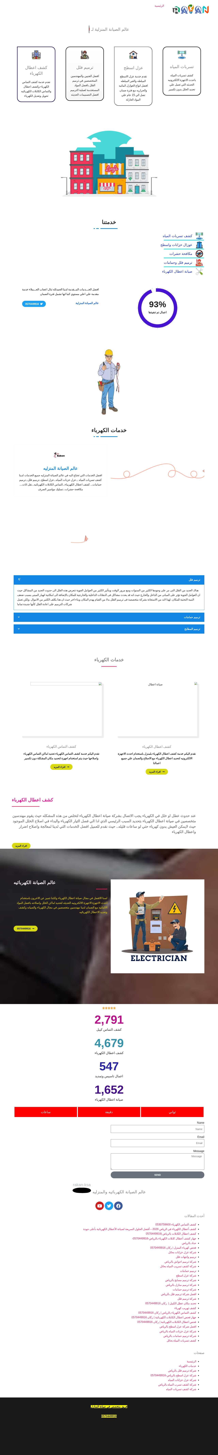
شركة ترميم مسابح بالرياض (180, 1280)
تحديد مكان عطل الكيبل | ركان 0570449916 (170, 1303)
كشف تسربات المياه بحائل (181, 1340)
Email (200, 1136)
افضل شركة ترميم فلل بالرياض (178, 1294)
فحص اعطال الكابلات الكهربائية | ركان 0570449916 (166, 1321)
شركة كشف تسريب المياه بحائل (178, 1266)
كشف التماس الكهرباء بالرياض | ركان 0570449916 (167, 1312)
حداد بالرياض (189, 1243)
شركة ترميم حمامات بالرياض (179, 1335)
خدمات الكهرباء (101, 13)
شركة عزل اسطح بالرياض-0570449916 (141, 13)
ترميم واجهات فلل (186, 1256)
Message (198, 1151)
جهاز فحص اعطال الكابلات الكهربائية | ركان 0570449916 (163, 1317)
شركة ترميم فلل (186, 1298)
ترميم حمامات (188, 1270)
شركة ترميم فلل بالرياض (96, 5)
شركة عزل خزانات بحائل (182, 1252)
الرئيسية (159, 5)
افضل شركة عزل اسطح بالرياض (178, 1326)
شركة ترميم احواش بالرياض (180, 1261)
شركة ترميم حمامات (184, 1289)
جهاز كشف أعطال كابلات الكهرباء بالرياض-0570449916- (164, 1238)
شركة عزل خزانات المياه (59, 5)
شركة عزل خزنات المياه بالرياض (177, 1331)
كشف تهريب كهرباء (185, 1308)
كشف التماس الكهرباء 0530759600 (175, 1224)
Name (200, 1122)
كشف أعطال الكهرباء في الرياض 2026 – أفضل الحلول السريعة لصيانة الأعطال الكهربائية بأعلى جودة (139, 1229)
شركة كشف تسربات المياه (134, 5)
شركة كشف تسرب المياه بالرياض (64, 13)
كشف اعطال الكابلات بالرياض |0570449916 (171, 1233)
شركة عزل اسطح (186, 1275)
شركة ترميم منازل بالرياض (181, 1284)
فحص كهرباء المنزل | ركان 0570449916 (173, 1247)
